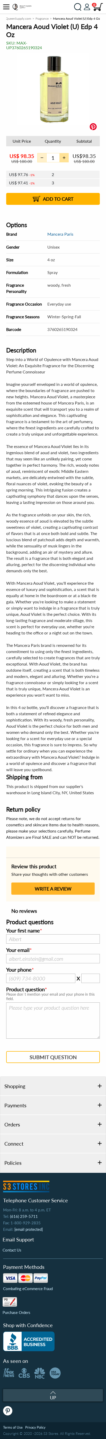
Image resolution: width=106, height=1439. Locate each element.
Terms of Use (13, 1427)
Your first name (23, 930)
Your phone (19, 969)
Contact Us (12, 1250)
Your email (18, 950)
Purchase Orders (16, 1312)
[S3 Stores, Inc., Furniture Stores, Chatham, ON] (29, 1341)
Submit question (53, 1057)
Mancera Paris (60, 234)
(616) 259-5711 (24, 1216)
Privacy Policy (35, 1427)
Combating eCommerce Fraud (28, 1288)
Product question (25, 989)
